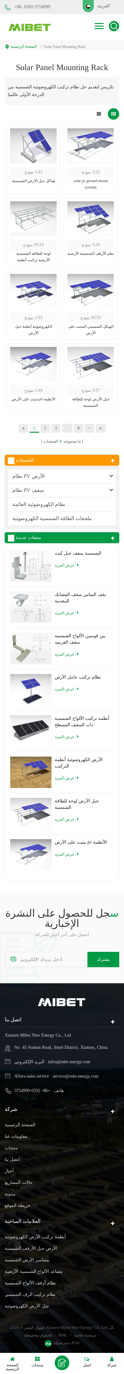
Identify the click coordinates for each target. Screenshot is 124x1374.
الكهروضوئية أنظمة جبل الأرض (33, 329)
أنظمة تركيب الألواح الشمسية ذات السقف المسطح (82, 721)
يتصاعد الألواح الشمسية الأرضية (34, 1271)
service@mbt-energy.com (76, 1076)
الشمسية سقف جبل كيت (78, 553)
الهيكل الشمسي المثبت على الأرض (91, 329)
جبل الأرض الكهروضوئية (27, 1306)
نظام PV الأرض (28, 476)
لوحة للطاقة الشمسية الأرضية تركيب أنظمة (33, 256)
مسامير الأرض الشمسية (27, 1259)
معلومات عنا (16, 1136)
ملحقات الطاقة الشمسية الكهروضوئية (52, 518)
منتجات (11, 1147)
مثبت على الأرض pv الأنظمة (33, 399)
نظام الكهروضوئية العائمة (38, 504)
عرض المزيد (33, 418)
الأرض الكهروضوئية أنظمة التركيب (79, 762)
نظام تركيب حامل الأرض (78, 677)
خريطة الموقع (18, 1205)
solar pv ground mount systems (90, 184)
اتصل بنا (12, 1159)
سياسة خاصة (85, 1335)
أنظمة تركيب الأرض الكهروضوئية (35, 1236)
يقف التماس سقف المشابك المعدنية (80, 597)
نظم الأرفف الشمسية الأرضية (90, 253)
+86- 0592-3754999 (32, 6)
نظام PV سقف (28, 490)
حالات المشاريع (19, 1182)
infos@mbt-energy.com (69, 1061)
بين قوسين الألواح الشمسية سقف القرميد (80, 639)
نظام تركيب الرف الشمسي (30, 1294)
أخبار (9, 1171)
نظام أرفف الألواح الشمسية (30, 1283)
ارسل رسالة (62, 1363)
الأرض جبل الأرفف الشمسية (31, 1248)
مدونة (10, 1194)
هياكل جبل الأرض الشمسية (33, 181)
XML (62, 1335)
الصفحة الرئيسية (24, 46)
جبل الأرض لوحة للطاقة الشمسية (90, 402)
